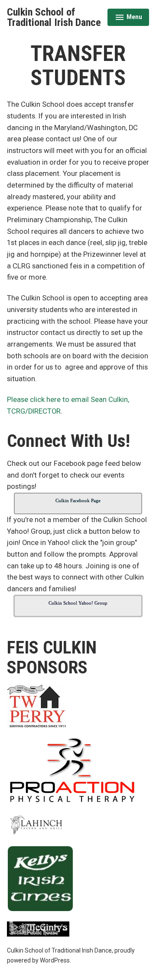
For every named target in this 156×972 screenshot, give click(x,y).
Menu (128, 18)
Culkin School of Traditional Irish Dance (54, 17)
